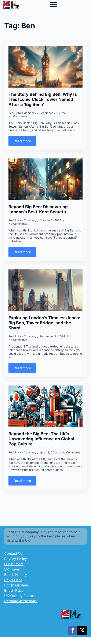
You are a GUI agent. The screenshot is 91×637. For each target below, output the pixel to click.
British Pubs (13, 590)
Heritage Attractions (20, 601)
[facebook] (72, 630)
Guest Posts (13, 564)
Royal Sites (13, 580)
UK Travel (12, 569)
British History (15, 574)
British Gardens (16, 585)
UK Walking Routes (19, 596)
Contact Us (13, 553)
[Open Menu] (53, 4)
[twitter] (82, 630)
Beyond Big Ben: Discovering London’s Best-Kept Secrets (38, 209)
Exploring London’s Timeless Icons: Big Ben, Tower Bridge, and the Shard (44, 322)
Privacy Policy (15, 559)
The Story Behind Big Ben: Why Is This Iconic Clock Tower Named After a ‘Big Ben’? (42, 99)
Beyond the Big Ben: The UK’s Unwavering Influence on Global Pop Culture (41, 438)
